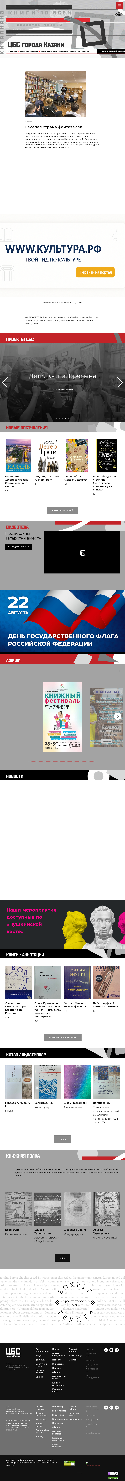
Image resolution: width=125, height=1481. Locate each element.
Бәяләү (39, 1436)
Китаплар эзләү (74, 1414)
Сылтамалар (75, 1419)
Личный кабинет (73, 1350)
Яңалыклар (58, 1415)
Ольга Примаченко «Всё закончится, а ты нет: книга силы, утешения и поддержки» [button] (47, 1010)
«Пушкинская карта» (59, 1377)
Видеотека (58, 1364)
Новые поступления (59, 1354)
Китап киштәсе (56, 1445)
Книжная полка (57, 1390)
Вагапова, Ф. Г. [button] (103, 1102)
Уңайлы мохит (40, 1425)
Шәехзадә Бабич (75, 1229)
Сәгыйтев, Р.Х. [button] (43, 1102)
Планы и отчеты (40, 1371)
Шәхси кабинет (73, 1408)
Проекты (56, 1349)
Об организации (42, 1350)
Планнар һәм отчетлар (42, 1431)
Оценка (39, 1377)
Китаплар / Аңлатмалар (58, 1439)
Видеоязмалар (60, 1419)
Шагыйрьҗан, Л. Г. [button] (76, 1102)
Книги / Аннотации (58, 1384)
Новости (56, 1360)
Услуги (39, 1356)
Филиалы (40, 1360)
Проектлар (57, 1407)
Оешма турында (40, 1408)
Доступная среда (41, 1365)
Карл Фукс (12, 1229)
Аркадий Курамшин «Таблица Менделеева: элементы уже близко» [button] (106, 483)
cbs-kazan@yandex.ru (93, 1376)
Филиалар (41, 1419)
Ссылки (73, 1360)
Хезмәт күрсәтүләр (41, 1414)
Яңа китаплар (59, 1411)
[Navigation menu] (119, 5)
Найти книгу (75, 1356)
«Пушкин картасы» (57, 1432)
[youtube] (111, 1351)
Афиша (56, 1372)
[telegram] (117, 1351)
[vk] (106, 1351)
